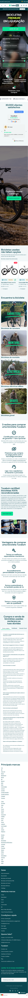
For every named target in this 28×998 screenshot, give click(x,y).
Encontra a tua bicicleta (14, 198)
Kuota (2, 822)
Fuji (2, 768)
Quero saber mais (7, 513)
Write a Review (19, 112)
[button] (24, 5)
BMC (2, 783)
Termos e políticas (14, 988)
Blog (2, 958)
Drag (2, 805)
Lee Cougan (4, 826)
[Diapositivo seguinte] (25, 276)
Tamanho (5, 49)
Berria (2, 777)
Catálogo (3, 888)
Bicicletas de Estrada (6, 878)
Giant (2, 812)
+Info (25, 462)
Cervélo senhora (5, 794)
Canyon (3, 788)
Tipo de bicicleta (6, 42)
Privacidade (4, 928)
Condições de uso (5, 923)
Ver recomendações (14, 65)
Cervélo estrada (5, 792)
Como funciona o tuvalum (7, 951)
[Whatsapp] (18, 991)
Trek (2, 859)
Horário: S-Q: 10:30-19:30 (7, 937)
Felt (2, 807)
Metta (2, 836)
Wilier (2, 861)
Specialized (3, 855)
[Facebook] (10, 991)
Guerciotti (3, 814)
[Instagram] (13, 991)
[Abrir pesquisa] (5, 5)
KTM (2, 820)
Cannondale (4, 786)
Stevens (3, 857)
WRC (2, 863)
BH (1, 770)
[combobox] (14, 995)
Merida (2, 835)
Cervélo (3, 790)
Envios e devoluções (6, 918)
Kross (2, 818)
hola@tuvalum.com (5, 942)
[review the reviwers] (4, 130)
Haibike (3, 816)
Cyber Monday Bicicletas (7, 912)
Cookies (3, 930)
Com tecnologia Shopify (17, 985)
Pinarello (3, 848)
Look (2, 827)
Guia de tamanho (5, 873)
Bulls (2, 785)
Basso (2, 773)
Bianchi (2, 781)
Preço (4, 56)
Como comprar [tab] (5, 628)
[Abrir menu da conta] (21, 5)
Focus (2, 809)
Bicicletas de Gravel (5, 883)
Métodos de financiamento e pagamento (10, 921)
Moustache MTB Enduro (6, 842)
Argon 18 (3, 771)
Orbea (2, 846)
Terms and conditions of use (7, 961)
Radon (2, 850)
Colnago (3, 796)
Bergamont (3, 775)
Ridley (2, 852)
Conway (3, 798)
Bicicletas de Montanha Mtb (7, 880)
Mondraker (3, 840)
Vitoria (2, 829)
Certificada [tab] (14, 628)
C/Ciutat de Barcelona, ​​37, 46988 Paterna (10, 940)
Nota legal (3, 926)
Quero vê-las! (14, 29)
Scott (2, 853)
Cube (2, 801)
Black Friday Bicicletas (6, 909)
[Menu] (1, 5)
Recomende (4, 875)
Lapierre (3, 824)
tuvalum (10, 985)
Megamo (3, 831)
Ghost (2, 811)
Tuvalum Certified (5, 956)
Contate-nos (4, 949)
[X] (15, 991)
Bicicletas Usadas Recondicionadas (9, 258)
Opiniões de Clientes (6, 954)
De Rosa (3, 803)
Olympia (3, 844)
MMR (2, 838)
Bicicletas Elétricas (5, 885)
